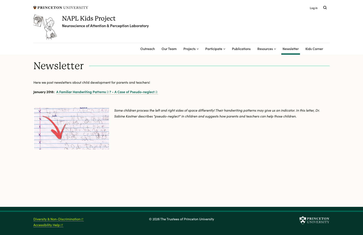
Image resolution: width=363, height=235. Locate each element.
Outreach (147, 48)
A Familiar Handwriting (81, 91)
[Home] (47, 28)
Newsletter (291, 48)
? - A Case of (132, 91)
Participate (213, 48)
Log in (314, 8)
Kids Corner (314, 48)
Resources (265, 48)
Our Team (169, 48)
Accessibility (46, 225)
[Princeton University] (60, 7)
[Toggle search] (325, 7)
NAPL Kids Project (89, 18)
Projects (189, 48)
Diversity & (56, 219)
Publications (241, 48)
